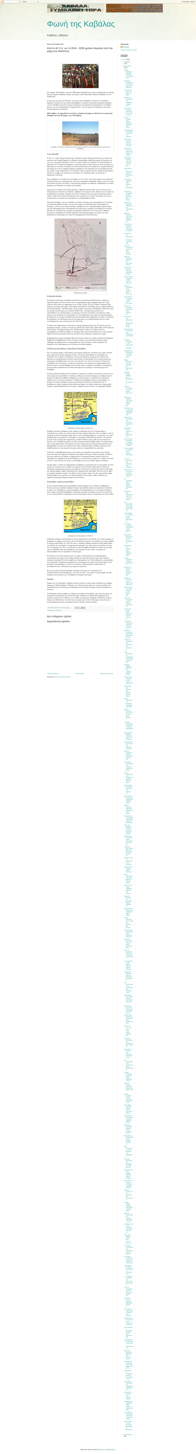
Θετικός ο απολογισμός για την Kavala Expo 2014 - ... (128, 391)
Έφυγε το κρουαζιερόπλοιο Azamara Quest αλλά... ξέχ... (128, 290)
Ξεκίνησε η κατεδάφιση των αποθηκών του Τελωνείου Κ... (128, 644)
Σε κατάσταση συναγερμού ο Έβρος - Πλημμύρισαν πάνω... (128, 442)
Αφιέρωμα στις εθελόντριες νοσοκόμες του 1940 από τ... (128, 354)
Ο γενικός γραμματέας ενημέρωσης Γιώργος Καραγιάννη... (128, 726)
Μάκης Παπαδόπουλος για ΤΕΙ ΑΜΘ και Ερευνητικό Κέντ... (128, 365)
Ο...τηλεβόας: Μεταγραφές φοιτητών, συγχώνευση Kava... (128, 1415)
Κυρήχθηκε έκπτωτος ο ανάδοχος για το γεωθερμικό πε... (128, 539)
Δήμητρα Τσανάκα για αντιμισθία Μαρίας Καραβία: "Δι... (128, 901)
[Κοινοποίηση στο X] (80, 608)
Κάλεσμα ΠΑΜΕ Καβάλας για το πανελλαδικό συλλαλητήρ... (128, 378)
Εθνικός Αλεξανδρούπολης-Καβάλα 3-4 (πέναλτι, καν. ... (128, 755)
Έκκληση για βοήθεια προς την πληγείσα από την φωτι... (128, 162)
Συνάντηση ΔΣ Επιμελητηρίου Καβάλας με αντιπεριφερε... (128, 333)
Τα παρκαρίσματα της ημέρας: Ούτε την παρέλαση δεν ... (128, 484)
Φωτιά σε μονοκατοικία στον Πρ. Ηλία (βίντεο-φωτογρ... (128, 250)
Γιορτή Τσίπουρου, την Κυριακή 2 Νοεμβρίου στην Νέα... (128, 703)
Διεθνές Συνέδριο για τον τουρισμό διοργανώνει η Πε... (128, 1098)
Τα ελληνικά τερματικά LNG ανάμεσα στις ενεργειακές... (128, 184)
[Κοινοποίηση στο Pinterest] (84, 608)
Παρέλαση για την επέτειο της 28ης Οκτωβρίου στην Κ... (128, 473)
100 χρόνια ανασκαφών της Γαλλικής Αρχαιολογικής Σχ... (128, 766)
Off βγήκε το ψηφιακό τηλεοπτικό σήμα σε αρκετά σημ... (128, 401)
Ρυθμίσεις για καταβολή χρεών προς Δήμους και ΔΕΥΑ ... (128, 1365)
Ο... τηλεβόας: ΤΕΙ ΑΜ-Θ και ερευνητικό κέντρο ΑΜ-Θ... (128, 1280)
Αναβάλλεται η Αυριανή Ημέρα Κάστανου (128, 869)
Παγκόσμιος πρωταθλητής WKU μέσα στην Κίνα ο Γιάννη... (128, 196)
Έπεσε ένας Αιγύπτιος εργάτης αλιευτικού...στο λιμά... (128, 142)
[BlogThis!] (78, 608)
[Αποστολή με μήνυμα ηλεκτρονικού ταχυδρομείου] (76, 608)
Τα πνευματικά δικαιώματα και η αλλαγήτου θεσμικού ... (128, 933)
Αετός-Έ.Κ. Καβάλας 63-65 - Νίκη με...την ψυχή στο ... (128, 1239)
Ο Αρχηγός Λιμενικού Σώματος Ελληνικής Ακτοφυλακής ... (128, 976)
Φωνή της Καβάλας (81, 23)
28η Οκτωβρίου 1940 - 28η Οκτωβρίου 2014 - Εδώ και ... (128, 506)
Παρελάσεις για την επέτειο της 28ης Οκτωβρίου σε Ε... (128, 432)
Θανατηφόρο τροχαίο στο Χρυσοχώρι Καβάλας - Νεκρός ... (128, 799)
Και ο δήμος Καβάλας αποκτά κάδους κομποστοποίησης (128, 1109)
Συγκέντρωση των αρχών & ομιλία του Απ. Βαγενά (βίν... (128, 591)
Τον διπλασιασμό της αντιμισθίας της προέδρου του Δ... (128, 987)
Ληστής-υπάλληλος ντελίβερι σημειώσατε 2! (128, 561)
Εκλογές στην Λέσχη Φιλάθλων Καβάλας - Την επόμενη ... (128, 889)
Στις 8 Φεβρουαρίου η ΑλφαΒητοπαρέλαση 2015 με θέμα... (128, 777)
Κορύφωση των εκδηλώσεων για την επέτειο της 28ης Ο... (128, 495)
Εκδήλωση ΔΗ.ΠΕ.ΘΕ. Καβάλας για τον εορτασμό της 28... (128, 1129)
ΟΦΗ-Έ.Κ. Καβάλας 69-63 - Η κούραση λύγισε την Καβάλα (128, 829)
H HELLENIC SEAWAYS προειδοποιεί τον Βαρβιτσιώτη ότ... (128, 1019)
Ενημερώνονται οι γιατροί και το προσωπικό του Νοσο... (128, 1321)
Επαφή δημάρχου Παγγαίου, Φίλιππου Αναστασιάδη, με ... (128, 74)
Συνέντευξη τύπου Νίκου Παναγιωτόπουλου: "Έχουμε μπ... (128, 613)
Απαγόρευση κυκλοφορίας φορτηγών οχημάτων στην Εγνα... (128, 819)
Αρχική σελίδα (79, 673)
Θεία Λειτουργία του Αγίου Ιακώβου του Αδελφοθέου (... (128, 1151)
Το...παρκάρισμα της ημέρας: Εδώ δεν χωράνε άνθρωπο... (128, 965)
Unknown (126, 47)
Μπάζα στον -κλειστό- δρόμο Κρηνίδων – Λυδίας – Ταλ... (128, 571)
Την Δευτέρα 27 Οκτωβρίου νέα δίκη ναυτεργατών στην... (128, 1375)
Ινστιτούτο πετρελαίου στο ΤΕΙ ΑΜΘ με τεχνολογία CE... (128, 602)
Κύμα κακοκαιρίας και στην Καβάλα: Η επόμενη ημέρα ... (128, 878)
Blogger (113, 1449)
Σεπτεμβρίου (128, 1434)
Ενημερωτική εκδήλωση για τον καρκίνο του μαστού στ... (128, 680)
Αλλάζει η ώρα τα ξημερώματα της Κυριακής (128, 861)
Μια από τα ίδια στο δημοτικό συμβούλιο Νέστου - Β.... (128, 1302)
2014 (124, 59)
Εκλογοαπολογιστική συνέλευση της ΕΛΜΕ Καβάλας (128, 1184)
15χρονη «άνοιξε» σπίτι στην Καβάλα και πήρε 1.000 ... (128, 1087)
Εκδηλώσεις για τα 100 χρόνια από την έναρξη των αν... (128, 1009)
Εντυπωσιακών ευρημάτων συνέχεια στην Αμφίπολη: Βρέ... (128, 1332)
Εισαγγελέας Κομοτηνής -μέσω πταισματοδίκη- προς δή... (128, 840)
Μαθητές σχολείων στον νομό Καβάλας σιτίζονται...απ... (128, 217)
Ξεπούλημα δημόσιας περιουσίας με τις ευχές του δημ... (128, 112)
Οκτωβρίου (127, 66)
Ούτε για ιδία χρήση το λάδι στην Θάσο (128, 92)
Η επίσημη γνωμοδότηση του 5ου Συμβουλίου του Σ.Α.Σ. (128, 1260)
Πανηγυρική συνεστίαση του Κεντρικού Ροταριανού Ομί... (128, 421)
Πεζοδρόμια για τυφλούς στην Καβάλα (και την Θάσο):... (127, 691)
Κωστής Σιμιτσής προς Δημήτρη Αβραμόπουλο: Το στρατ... (128, 122)
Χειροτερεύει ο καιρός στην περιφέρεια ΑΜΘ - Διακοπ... (128, 912)
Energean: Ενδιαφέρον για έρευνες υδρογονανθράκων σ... (128, 84)
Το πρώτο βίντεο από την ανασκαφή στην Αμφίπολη (128, 463)
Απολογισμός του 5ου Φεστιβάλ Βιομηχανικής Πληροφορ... (128, 1426)
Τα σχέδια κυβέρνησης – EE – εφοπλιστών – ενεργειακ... (128, 344)
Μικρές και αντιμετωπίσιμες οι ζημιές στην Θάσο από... (128, 581)
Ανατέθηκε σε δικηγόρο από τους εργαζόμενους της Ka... (128, 227)
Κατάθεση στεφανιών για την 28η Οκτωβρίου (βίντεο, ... (128, 634)
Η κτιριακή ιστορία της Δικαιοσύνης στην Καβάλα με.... (128, 528)
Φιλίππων (59, 610)
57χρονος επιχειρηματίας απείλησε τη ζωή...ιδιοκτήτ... (128, 1042)
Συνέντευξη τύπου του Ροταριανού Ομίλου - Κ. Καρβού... (128, 152)
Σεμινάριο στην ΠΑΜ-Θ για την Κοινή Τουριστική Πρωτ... (128, 943)
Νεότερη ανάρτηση (53, 673)
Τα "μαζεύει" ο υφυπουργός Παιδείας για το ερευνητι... (128, 1312)
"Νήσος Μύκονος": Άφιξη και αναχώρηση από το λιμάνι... (128, 809)
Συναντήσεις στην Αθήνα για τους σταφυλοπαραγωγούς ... (128, 999)
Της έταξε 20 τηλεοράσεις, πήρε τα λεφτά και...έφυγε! (128, 300)
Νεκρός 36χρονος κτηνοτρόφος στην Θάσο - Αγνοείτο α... (128, 714)
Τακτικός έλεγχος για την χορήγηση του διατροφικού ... (128, 1194)
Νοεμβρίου (127, 62)
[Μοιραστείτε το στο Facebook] (82, 608)
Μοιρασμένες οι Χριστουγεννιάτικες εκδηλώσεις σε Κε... (128, 172)
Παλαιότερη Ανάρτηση (106, 673)
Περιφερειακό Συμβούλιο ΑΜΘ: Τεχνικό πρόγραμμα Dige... (128, 1405)
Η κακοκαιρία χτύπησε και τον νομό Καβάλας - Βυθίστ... (128, 1119)
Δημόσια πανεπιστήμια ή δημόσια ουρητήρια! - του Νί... (128, 1217)
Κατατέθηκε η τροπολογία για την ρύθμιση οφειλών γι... (128, 1140)
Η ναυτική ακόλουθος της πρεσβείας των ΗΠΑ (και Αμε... (128, 1163)
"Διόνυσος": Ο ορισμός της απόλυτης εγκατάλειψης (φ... (128, 1053)
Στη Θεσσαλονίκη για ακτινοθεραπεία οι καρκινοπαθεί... (128, 1065)
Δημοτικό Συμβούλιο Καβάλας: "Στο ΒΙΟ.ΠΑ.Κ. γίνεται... (128, 1355)
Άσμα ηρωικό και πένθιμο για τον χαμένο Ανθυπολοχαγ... (128, 517)
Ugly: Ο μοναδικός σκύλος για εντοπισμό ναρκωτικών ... (128, 954)
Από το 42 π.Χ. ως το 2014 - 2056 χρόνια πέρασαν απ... (128, 1031)
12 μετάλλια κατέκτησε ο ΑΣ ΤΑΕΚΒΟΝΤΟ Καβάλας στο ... (128, 1385)
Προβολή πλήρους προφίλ (129, 50)
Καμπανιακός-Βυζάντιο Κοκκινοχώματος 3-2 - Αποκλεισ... (128, 736)
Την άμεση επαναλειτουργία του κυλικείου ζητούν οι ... (128, 624)
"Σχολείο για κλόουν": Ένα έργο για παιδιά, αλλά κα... (128, 271)
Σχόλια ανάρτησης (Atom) (62, 677)
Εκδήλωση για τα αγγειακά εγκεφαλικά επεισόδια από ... (128, 411)
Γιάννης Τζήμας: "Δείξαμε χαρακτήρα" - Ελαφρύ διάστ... (128, 1206)
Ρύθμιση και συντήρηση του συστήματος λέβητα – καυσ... (128, 102)
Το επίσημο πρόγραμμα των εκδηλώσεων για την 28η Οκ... (128, 1250)
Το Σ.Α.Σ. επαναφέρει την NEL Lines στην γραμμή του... (128, 1291)
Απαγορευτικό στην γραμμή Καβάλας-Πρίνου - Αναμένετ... (128, 1174)
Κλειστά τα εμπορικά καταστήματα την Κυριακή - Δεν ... (128, 310)
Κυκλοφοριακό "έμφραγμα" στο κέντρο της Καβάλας (128, 133)
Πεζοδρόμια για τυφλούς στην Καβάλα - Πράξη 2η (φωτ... (128, 550)
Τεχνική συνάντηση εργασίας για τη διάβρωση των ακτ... (128, 1077)
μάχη (54, 610)
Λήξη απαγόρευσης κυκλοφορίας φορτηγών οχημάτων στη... (128, 657)
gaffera (103, 1449)
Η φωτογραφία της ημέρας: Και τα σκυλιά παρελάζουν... (128, 452)
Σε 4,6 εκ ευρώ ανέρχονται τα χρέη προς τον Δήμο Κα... (128, 280)
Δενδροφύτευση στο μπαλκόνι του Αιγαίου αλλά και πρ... (128, 1228)
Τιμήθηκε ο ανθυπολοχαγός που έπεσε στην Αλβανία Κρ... (128, 851)
